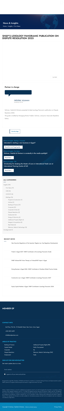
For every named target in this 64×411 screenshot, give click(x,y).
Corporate (11, 207)
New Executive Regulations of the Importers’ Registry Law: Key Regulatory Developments (34, 243)
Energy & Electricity (13, 217)
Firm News (17, 26)
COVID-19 (8, 194)
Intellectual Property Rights (15, 220)
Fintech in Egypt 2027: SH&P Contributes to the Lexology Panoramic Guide (31, 252)
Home (5, 26)
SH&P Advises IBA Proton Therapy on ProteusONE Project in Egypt (29, 260)
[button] (22, 311)
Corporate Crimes (12, 210)
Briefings (8, 197)
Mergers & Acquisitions (14, 222)
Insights (10, 26)
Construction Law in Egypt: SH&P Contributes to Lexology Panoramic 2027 (31, 278)
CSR (7, 191)
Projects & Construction (14, 200)
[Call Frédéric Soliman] (21, 92)
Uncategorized (7, 230)
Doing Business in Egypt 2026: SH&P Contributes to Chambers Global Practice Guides (34, 269)
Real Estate (11, 225)
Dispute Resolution (13, 212)
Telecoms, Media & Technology (16, 227)
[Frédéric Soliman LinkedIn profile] (14, 92)
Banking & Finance (13, 205)
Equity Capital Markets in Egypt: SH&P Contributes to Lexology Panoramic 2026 (32, 286)
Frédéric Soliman (21, 100)
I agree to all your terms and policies (15, 374)
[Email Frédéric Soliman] (18, 92)
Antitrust (10, 202)
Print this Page (14, 131)
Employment (11, 215)
